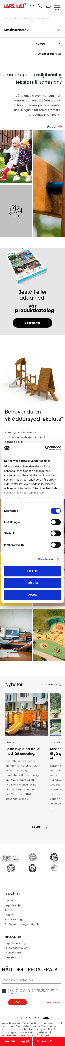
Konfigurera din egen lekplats (22, 924)
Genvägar (12, 894)
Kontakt (42, 1041)
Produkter (13, 937)
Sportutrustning (13, 952)
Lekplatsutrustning (15, 943)
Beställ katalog (15, 1041)
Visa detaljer (46, 559)
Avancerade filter (49, 54)
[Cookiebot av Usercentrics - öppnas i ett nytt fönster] (46, 448)
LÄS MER (51, 126)
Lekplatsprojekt (13, 905)
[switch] (56, 522)
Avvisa (32, 594)
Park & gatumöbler (16, 948)
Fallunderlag (12, 957)
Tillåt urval (32, 582)
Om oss (9, 900)
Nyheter (9, 914)
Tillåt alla (32, 571)
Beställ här (32, 323)
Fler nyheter (49, 684)
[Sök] (32, 6)
